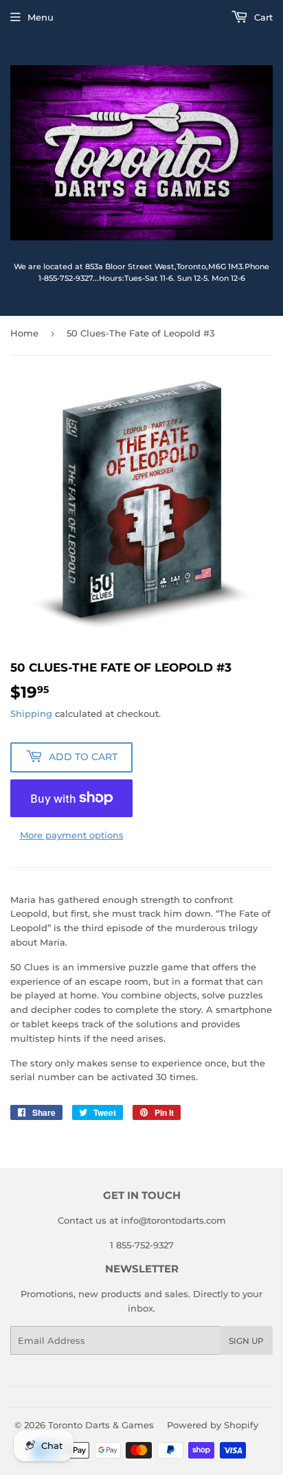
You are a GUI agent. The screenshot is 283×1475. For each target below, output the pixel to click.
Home (24, 333)
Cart (262, 17)
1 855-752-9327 (142, 1244)
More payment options (72, 835)
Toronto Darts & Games (101, 1424)
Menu (40, 17)
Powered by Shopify (212, 1424)
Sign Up (246, 1341)
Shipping (31, 713)
